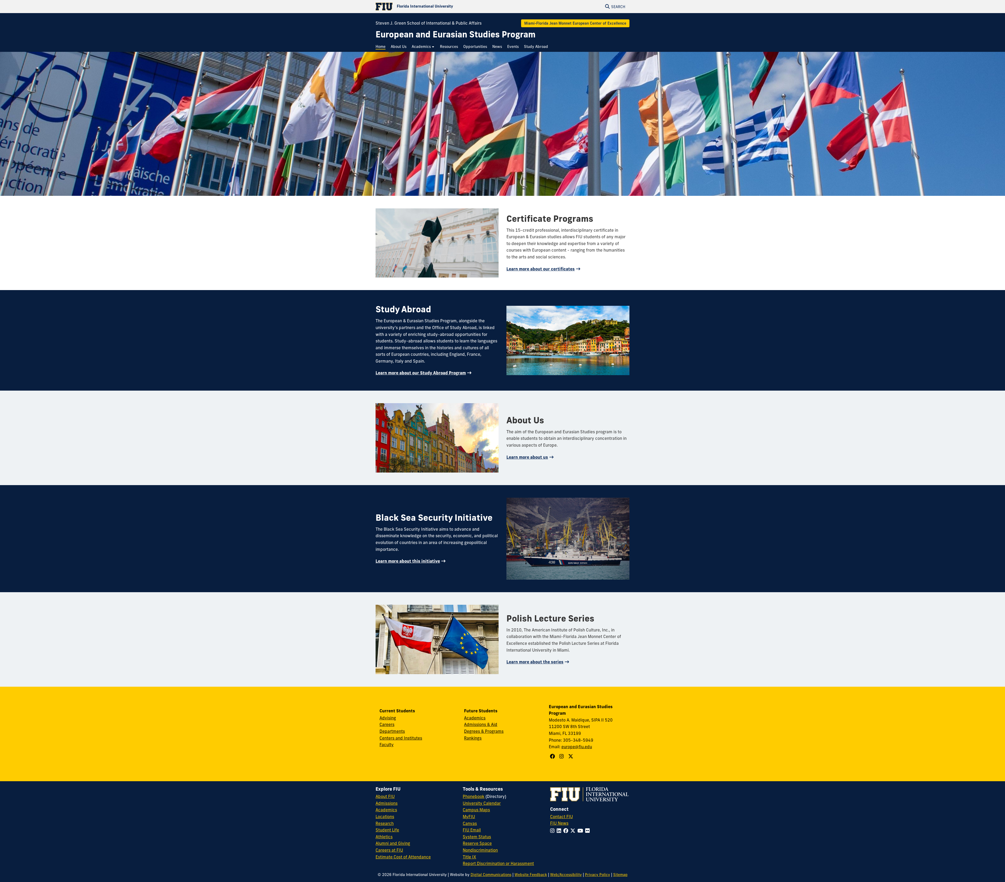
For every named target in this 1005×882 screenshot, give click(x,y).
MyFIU (469, 816)
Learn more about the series (534, 661)
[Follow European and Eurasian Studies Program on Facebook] (553, 756)
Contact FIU (561, 816)
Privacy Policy (597, 874)
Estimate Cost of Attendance (403, 856)
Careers (386, 724)
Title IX (469, 856)
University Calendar (482, 803)
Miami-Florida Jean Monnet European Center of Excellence (575, 23)
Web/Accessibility (566, 874)
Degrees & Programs (484, 731)
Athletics (384, 836)
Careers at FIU (389, 850)
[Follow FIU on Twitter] (573, 830)
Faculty (386, 744)
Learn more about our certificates (540, 268)
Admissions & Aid (480, 724)
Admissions (387, 803)
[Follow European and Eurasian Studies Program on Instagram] (562, 756)
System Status (477, 836)
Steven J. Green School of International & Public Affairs (429, 23)
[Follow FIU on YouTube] (581, 830)
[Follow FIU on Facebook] (566, 830)
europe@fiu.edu (576, 746)
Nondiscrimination (480, 850)
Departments (392, 731)
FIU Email (472, 830)
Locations (385, 816)
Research (385, 823)
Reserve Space (477, 843)
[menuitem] (382, 47)
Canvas (470, 823)
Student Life (387, 830)
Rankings (473, 738)
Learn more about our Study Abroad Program (421, 372)
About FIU (385, 796)
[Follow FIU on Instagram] (553, 830)
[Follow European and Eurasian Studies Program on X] (571, 756)
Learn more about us (527, 457)
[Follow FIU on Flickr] (588, 830)
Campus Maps (476, 809)
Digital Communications (491, 874)
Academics (474, 717)
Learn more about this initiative (408, 561)
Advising (387, 717)
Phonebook (473, 796)
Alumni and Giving (393, 843)
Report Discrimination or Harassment (498, 863)
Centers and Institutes (400, 738)
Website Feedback (531, 874)
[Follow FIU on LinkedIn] (560, 830)
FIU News (559, 823)
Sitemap (620, 874)
